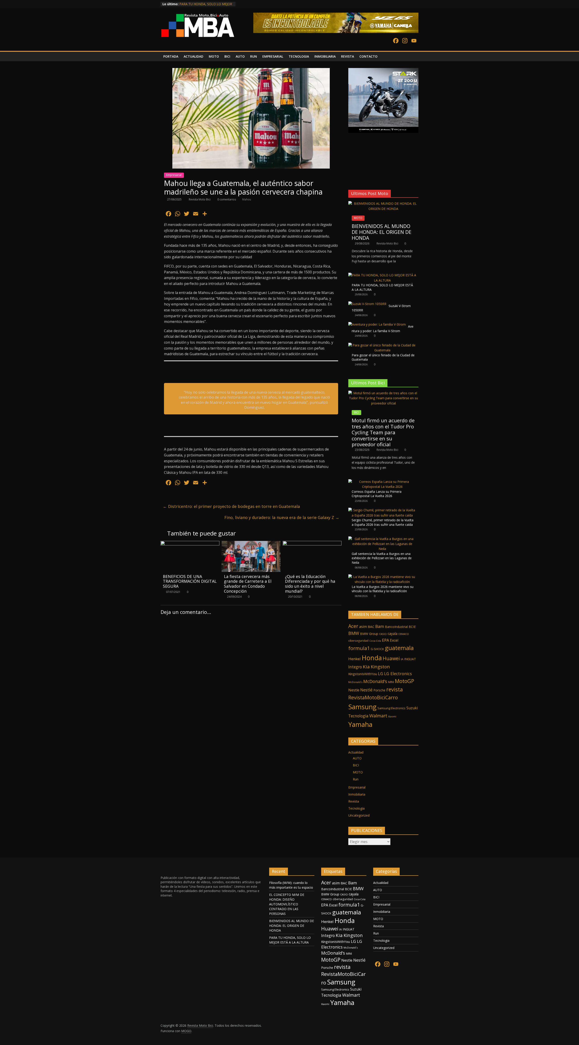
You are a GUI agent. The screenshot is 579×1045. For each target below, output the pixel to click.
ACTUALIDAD (193, 56)
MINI (391, 682)
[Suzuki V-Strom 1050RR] (367, 304)
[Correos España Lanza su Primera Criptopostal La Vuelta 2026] (382, 481)
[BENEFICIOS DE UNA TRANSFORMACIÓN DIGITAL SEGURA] (190, 543)
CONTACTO (368, 56)
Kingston (380, 667)
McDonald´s (355, 682)
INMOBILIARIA (325, 56)
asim (363, 626)
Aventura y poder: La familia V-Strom (382, 328)
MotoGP (404, 681)
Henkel (354, 658)
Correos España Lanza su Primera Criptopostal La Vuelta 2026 (376, 493)
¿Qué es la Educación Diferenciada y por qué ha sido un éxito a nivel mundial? (310, 584)
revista (394, 689)
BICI (227, 56)
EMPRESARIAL (272, 56)
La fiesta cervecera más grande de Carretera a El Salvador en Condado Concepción (247, 584)
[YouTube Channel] (413, 41)
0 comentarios (226, 199)
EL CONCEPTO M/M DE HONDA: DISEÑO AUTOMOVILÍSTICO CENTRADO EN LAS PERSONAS (286, 904)
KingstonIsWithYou (362, 674)
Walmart (378, 716)
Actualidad (355, 752)
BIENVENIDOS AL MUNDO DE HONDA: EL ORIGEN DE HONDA (381, 232)
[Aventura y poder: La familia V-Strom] (377, 324)
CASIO (383, 634)
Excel (394, 640)
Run (355, 779)
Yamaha (360, 724)
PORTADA (170, 56)
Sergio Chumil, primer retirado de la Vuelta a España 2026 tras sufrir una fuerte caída (382, 522)
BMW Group (369, 634)
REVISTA (347, 56)
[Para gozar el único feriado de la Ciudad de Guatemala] (382, 345)
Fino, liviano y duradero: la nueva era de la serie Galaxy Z (281, 517)
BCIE (412, 627)
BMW (353, 633)
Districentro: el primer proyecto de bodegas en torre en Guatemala (231, 506)
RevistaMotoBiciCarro (373, 697)
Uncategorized (359, 815)
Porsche (379, 690)
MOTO (214, 56)
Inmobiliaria (356, 794)
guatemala (399, 648)
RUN (253, 56)
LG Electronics (398, 673)
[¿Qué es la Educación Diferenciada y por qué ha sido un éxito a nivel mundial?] (312, 543)
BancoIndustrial (396, 627)
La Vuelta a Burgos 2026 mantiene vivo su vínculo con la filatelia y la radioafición (382, 589)
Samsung (362, 706)
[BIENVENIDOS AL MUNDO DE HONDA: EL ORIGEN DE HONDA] (383, 203)
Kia (366, 666)
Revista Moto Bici (200, 199)
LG (380, 673)
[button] (351, 174)
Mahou (246, 199)
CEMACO (403, 634)
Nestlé (366, 690)
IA (402, 659)
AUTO (240, 56)
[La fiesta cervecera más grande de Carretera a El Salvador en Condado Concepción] (251, 543)
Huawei (391, 658)
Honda (372, 657)
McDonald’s (375, 681)
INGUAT (410, 659)
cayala (392, 633)
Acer (353, 626)
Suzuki (412, 707)
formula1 (359, 648)
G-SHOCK (377, 649)
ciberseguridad (358, 641)
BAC (371, 626)
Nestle (353, 690)
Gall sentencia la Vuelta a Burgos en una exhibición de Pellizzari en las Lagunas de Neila (382, 558)
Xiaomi (392, 716)
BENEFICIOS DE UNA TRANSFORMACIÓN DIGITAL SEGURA (190, 581)
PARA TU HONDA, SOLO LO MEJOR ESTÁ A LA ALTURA (205, 6)
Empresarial (174, 175)
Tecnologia (358, 716)
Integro (355, 666)
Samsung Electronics (391, 708)
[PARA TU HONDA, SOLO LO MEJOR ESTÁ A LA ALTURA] (382, 275)
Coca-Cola (375, 640)
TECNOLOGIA (299, 56)
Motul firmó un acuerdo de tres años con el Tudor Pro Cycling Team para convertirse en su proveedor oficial (383, 432)
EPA (385, 640)
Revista (353, 801)
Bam (379, 626)
